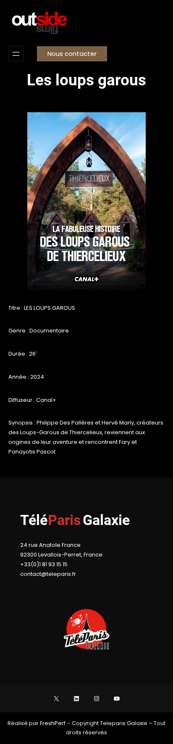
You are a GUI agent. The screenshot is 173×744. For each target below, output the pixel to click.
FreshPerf (53, 723)
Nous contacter (72, 53)
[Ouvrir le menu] (16, 53)
